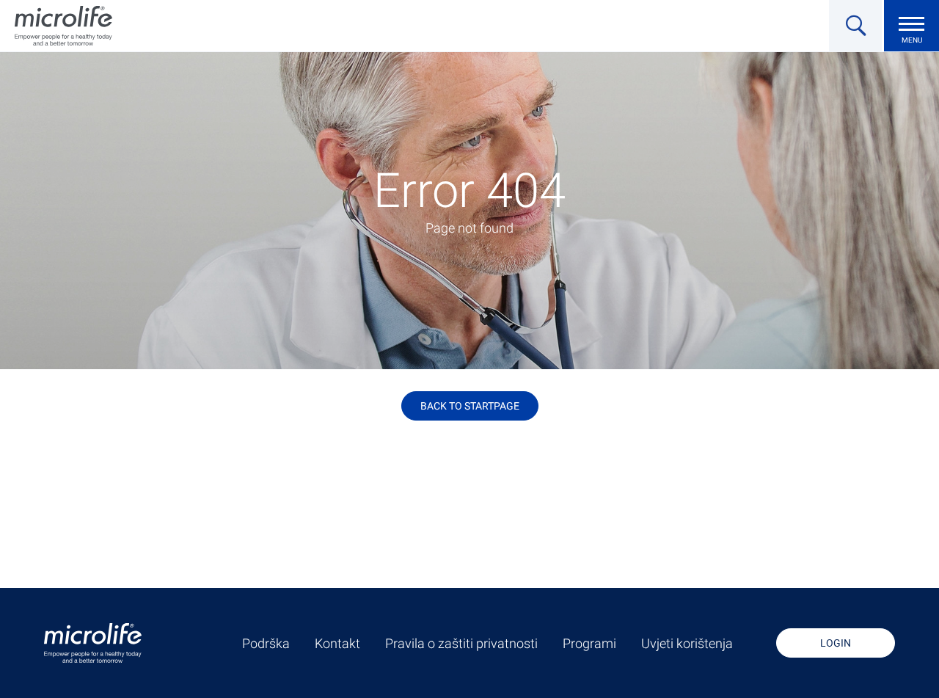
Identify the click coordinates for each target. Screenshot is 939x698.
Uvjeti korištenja (687, 643)
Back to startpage (469, 406)
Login (835, 643)
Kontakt (337, 643)
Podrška (266, 643)
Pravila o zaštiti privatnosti (461, 643)
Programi (589, 643)
